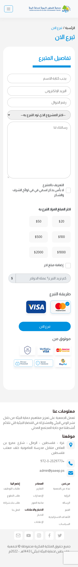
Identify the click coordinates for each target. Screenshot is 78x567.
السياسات (64, 524)
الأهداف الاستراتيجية (59, 517)
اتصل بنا (16, 509)
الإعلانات (38, 522)
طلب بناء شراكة (11, 502)
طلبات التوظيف (12, 488)
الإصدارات (38, 495)
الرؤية (67, 495)
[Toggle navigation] (8, 9)
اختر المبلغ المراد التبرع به (55, 209)
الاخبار (40, 514)
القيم (67, 509)
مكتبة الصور (37, 502)
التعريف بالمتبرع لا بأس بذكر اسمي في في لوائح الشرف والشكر (38, 190)
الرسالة (66, 502)
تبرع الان (44, 326)
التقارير (39, 488)
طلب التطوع (13, 495)
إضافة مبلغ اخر (53, 265)
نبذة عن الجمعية (61, 488)
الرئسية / (69, 28)
